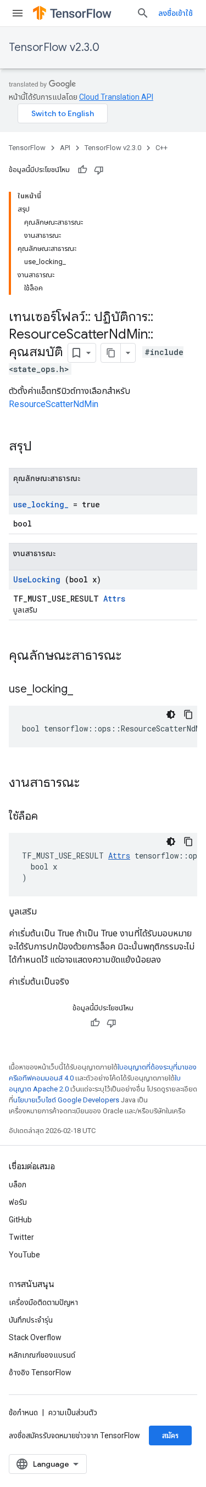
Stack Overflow (35, 1337)
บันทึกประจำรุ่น (31, 1320)
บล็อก (17, 1184)
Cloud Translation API (116, 97)
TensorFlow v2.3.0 (54, 47)
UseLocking (36, 579)
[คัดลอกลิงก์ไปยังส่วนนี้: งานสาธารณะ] (94, 783)
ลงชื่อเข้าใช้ (175, 13)
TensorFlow (27, 148)
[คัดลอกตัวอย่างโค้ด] (188, 714)
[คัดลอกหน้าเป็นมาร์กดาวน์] (111, 353)
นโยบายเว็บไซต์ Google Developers (66, 1100)
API (65, 148)
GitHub (20, 1219)
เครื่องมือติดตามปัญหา (43, 1302)
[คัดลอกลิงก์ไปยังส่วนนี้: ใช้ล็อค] (52, 816)
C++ (161, 148)
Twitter (21, 1237)
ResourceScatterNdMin (53, 404)
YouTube (24, 1254)
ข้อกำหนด (23, 1412)
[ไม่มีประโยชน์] (99, 170)
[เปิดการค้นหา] (142, 13)
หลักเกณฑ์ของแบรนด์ (42, 1355)
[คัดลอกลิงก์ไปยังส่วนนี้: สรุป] (46, 447)
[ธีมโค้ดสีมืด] (171, 714)
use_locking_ (41, 504)
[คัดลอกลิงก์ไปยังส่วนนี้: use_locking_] (87, 689)
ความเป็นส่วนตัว (72, 1412)
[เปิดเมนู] (18, 13)
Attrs (114, 598)
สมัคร (170, 1435)
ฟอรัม (18, 1202)
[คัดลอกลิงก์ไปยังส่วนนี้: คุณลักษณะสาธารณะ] (136, 656)
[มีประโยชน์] (82, 170)
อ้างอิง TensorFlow (40, 1372)
